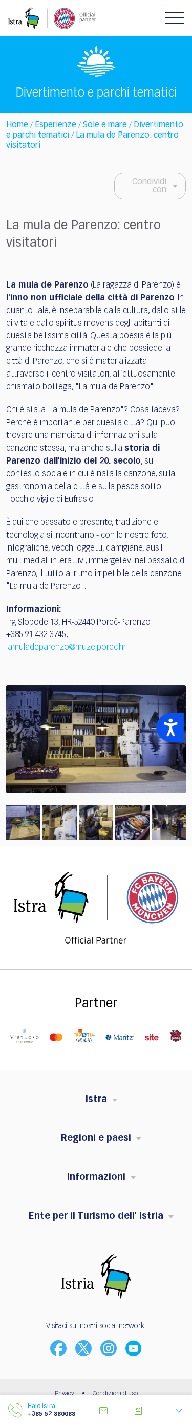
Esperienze (55, 125)
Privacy (64, 1394)
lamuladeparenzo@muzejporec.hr (66, 648)
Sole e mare (105, 125)
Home (17, 125)
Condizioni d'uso (115, 1394)
